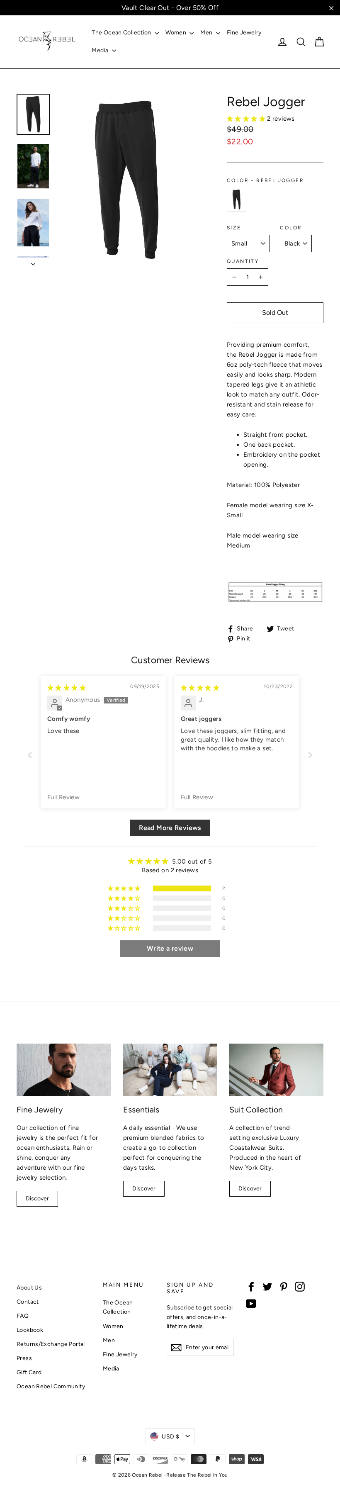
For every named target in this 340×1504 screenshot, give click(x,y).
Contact (28, 1301)
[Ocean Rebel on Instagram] (300, 1286)
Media (100, 50)
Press (24, 1358)
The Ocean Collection (122, 32)
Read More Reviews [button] (170, 828)
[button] (247, 118)
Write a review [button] (170, 948)
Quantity (243, 261)
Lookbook (30, 1329)
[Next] (33, 262)
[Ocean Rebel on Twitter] (267, 1286)
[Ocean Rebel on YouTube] (251, 1303)
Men (207, 32)
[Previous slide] (29, 755)
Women (176, 32)
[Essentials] (170, 1070)
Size (234, 228)
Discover (37, 1198)
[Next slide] (310, 755)
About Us (29, 1287)
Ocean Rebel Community (51, 1386)
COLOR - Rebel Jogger (265, 180)
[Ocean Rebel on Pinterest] (284, 1286)
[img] (66, 687)
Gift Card (29, 1372)
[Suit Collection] (276, 1070)
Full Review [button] (63, 797)
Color (291, 228)
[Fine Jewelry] (64, 1070)
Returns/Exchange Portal (51, 1344)
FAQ (23, 1315)
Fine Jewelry (244, 32)
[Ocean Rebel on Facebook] (251, 1286)
